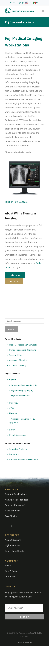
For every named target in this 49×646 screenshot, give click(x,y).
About (8, 565)
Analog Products (13, 339)
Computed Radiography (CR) (24, 385)
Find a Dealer (15, 275)
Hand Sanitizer (12, 510)
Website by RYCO (25, 642)
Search (11, 329)
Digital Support (12, 545)
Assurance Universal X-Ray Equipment (22, 421)
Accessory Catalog (17, 365)
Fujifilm (12, 379)
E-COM (12, 430)
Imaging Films (15, 355)
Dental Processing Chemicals (22, 350)
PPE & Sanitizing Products (17, 443)
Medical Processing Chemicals (23, 345)
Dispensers (14, 454)
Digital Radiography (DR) (22, 390)
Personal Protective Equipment (23, 459)
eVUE (11, 408)
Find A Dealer (11, 571)
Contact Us (14, 281)
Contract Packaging (15, 505)
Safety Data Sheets (14, 551)
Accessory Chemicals (18, 360)
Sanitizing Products (18, 449)
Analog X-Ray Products (16, 499)
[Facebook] (7, 525)
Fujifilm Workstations (20, 395)
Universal (13, 413)
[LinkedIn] (12, 525)
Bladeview (14, 403)
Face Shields (11, 516)
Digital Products (12, 373)
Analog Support (13, 540)
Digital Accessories (17, 435)
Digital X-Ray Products (16, 494)
